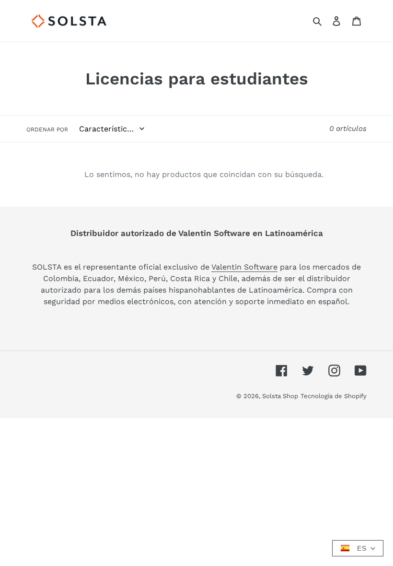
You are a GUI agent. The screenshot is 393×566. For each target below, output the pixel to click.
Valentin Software (244, 266)
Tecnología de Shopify (334, 396)
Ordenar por (47, 129)
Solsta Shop (280, 396)
